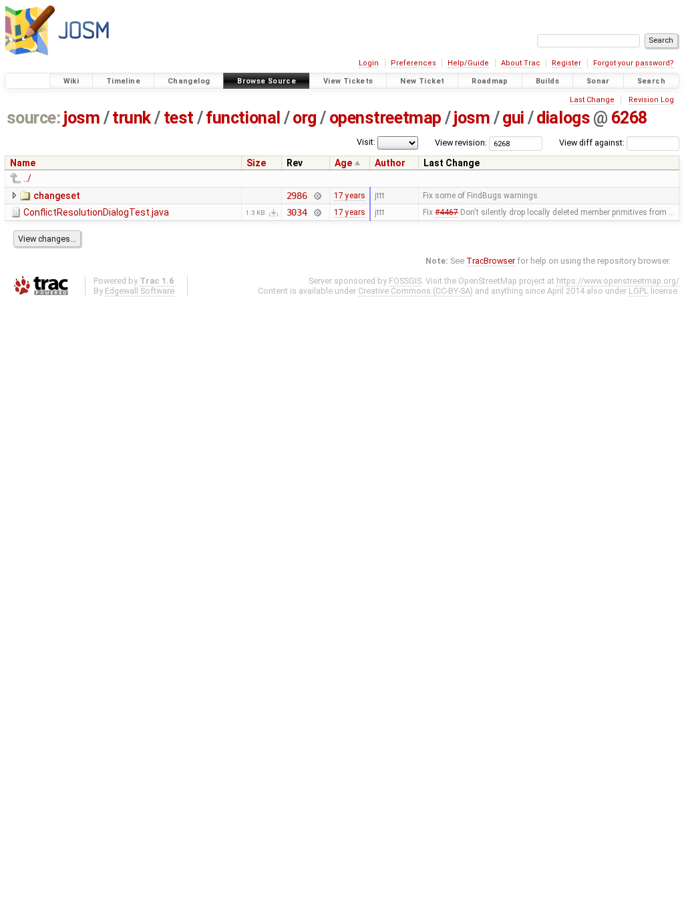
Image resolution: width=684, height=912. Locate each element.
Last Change (592, 99)
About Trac (520, 63)
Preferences (413, 63)
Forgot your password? (633, 63)
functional (243, 118)
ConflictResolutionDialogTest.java (96, 212)
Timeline (123, 81)
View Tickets (348, 81)
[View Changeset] (317, 195)
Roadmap (490, 81)
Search (651, 81)
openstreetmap (385, 118)
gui (513, 118)
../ (27, 178)
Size (256, 163)
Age (343, 163)
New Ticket (422, 81)
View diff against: (593, 143)
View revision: (461, 143)
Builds (547, 81)
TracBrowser (490, 261)
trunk (131, 118)
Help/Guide (468, 63)
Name (22, 163)
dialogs (563, 118)
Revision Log (651, 99)
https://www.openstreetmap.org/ (617, 281)
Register (566, 63)
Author (390, 163)
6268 (629, 118)
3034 (297, 212)
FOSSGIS (405, 281)
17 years (349, 195)
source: (34, 118)
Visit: (366, 142)
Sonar (598, 81)
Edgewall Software (139, 291)
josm (81, 118)
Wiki (71, 81)
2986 (297, 195)
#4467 (446, 212)
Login (369, 63)
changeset (56, 195)
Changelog (189, 81)
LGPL (639, 291)
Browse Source (266, 81)
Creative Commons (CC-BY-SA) (415, 291)
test (179, 118)
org (305, 118)
